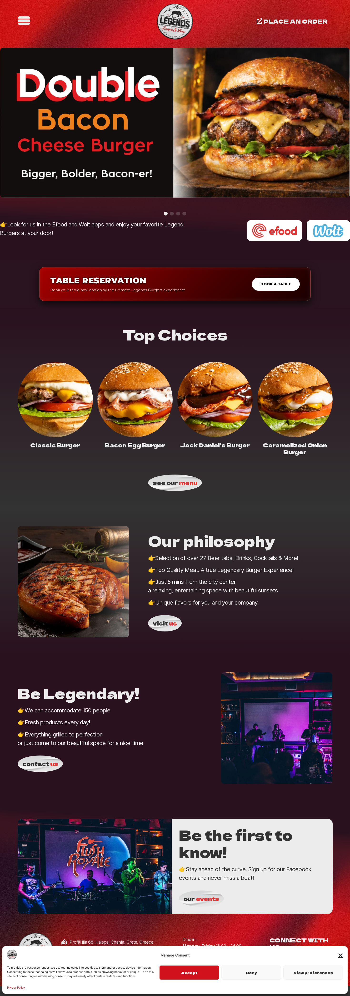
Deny (251, 972)
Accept (189, 972)
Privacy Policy (16, 987)
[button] (340, 955)
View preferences (313, 972)
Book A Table (275, 284)
